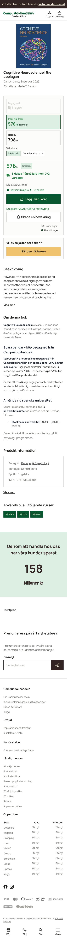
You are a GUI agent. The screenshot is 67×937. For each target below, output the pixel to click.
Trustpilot (9, 610)
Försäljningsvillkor (13, 791)
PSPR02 (16, 426)
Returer (7, 801)
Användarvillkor (11, 776)
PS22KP (45, 422)
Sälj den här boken (33, 251)
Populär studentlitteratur (17, 728)
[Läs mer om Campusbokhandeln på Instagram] (12, 886)
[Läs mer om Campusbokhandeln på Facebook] (5, 886)
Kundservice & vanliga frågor (18, 750)
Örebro (7, 853)
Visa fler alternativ (33, 153)
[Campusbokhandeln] (18, 14)
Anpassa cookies (12, 806)
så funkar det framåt (51, 4)
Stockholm (9, 858)
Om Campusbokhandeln (16, 697)
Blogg (6, 712)
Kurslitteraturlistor (13, 733)
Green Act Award (12, 707)
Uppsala (8, 869)
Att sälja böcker (11, 766)
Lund (6, 843)
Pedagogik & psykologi (35, 463)
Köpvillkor (8, 796)
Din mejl (33, 662)
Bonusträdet (10, 771)
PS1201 (55, 422)
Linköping (9, 838)
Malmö (7, 848)
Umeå (7, 863)
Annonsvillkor (10, 786)
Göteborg (9, 827)
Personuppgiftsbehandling (17, 781)
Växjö (6, 874)
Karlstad (8, 832)
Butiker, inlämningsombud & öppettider (24, 702)
